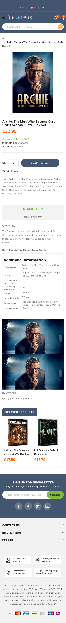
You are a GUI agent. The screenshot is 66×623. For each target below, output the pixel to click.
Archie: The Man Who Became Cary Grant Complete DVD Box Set (31, 183)
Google (38, 506)
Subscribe (55, 495)
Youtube (47, 506)
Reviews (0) (33, 216)
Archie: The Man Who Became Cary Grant (31, 179)
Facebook (19, 506)
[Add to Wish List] (18, 443)
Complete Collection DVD (15, 139)
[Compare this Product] (23, 443)
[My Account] (44, 7)
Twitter (28, 506)
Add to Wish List (14, 171)
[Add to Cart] (12, 443)
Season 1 (17, 193)
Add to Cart (41, 163)
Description (33, 209)
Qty (4, 162)
